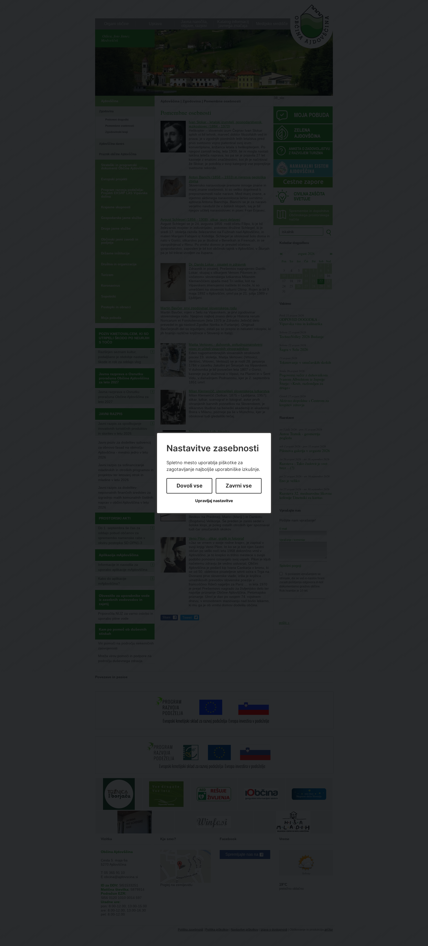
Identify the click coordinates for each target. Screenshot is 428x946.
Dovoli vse (189, 486)
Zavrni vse (239, 486)
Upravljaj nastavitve (214, 500)
